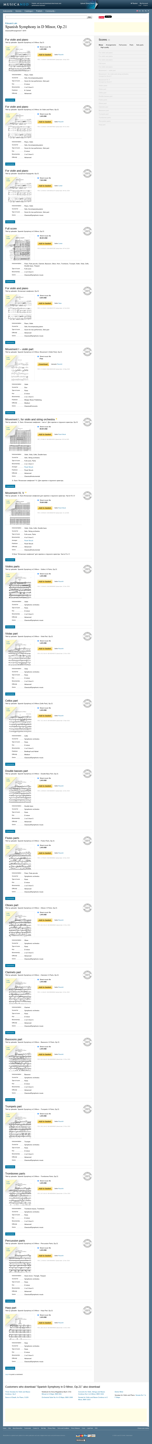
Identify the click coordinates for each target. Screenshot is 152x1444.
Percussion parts (104, 121)
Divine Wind (119, 1392)
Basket (135, 3)
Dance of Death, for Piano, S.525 (16, 1397)
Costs (83, 1428)
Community (50, 11)
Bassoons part (104, 110)
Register (145, 5)
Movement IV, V (105, 81)
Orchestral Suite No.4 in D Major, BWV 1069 (57, 1397)
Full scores (123, 45)
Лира (60, 303)
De (143, 11)
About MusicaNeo (17, 1428)
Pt (148, 11)
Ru (146, 11)
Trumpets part (104, 114)
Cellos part (102, 93)
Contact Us (36, 1428)
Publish (39, 11)
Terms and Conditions (63, 1428)
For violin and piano (106, 53)
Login (139, 5)
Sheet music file (45, 47)
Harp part (102, 125)
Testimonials (27, 1428)
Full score (102, 63)
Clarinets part (103, 107)
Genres (18, 11)
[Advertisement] (122, 26)
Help (9, 1428)
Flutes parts (103, 100)
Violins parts (103, 85)
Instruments (7, 11)
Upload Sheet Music (87, 3)
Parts (131, 45)
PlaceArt (60, 54)
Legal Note (90, 1428)
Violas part (102, 89)
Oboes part (103, 103)
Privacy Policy (51, 1428)
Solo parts (139, 45)
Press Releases (75, 1428)
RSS (96, 1428)
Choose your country (143, 1428)
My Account (144, 3)
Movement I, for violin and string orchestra (113, 75)
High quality (105, 47)
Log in (7, 1374)
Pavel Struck (62, 434)
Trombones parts (105, 117)
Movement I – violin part (107, 70)
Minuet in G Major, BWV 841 (52, 1394)
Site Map (43, 1428)
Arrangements (111, 45)
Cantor (60, 186)
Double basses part (105, 96)
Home (4, 1428)
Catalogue (29, 11)
